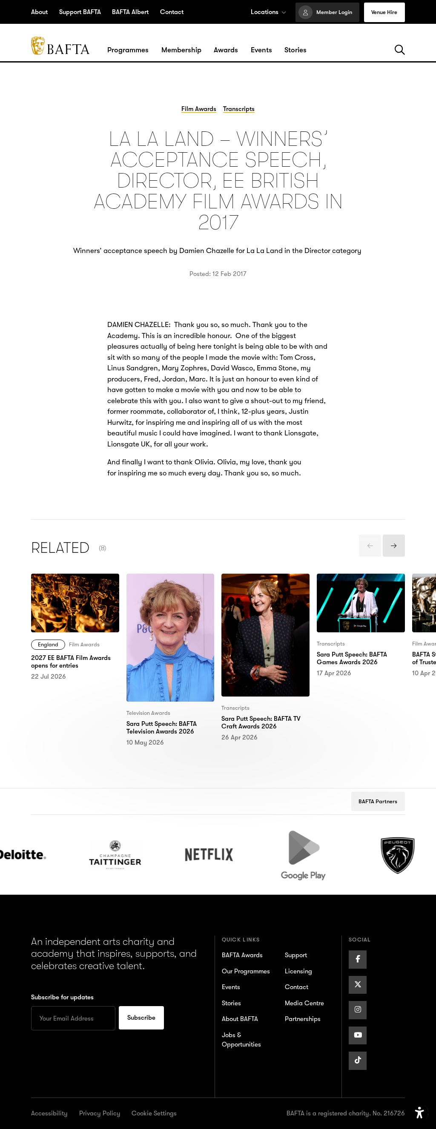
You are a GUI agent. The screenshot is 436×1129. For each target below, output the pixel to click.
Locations (264, 12)
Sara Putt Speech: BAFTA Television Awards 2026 (166, 584)
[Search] (400, 50)
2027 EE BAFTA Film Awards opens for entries (71, 584)
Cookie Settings (154, 1113)
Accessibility (49, 1113)
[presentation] (370, 546)
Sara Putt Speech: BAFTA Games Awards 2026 (356, 584)
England (48, 644)
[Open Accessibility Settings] (419, 1113)
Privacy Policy (99, 1113)
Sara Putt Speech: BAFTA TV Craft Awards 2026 (261, 584)
